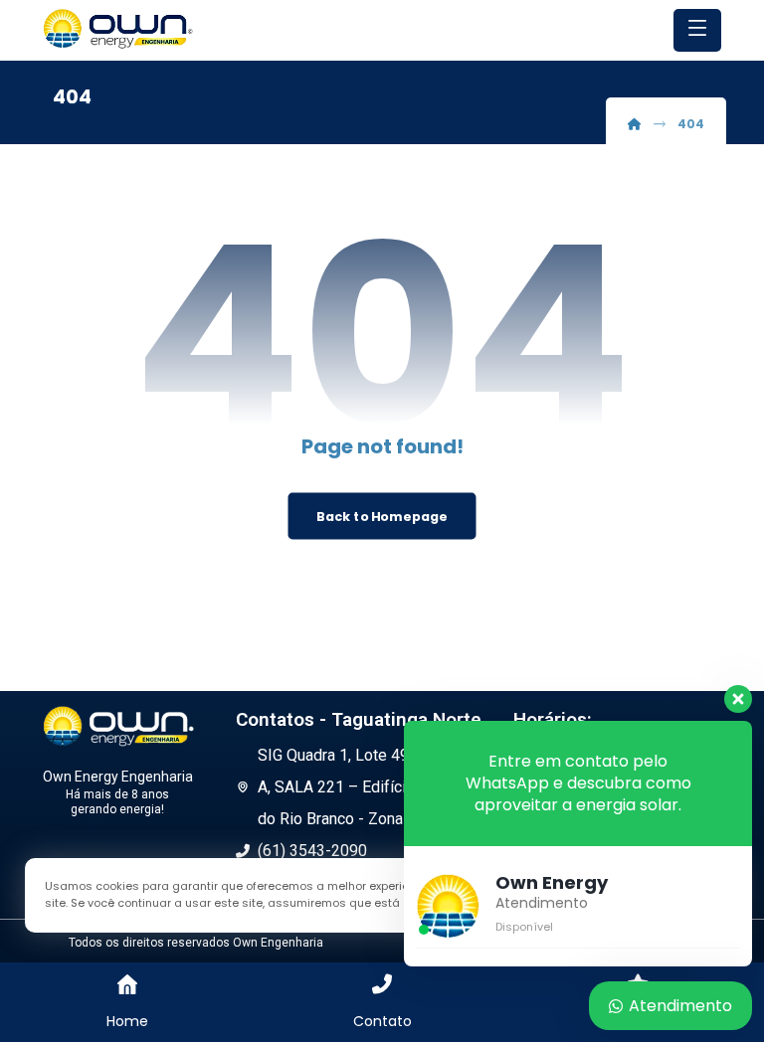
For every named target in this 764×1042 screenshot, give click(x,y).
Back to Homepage (381, 516)
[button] (697, 30)
